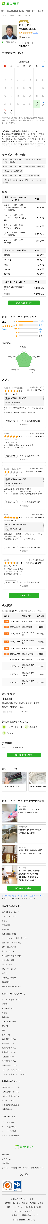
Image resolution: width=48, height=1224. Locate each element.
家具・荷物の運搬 (9, 947)
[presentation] (4, 15)
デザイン (5, 1026)
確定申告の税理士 (9, 978)
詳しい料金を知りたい (24, 303)
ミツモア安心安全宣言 (10, 1105)
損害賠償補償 (7, 1109)
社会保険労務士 (8, 1008)
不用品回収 (6, 925)
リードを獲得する (9, 1127)
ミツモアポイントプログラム (24, 1211)
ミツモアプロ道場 (9, 1131)
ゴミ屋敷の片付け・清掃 (11, 956)
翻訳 (3, 1030)
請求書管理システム (9, 1065)
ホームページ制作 (9, 1021)
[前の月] (4, 62)
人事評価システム (9, 1057)
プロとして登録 (8, 1122)
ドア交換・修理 (8, 960)
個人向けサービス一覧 (10, 1087)
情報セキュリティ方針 (15, 1207)
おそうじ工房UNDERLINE (33, 896)
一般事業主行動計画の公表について (24, 1215)
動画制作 (5, 1017)
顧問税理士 (6, 982)
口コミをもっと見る (24, 595)
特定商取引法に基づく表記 (15, 1203)
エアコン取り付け (9, 916)
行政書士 (5, 1004)
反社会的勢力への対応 (34, 1203)
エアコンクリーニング (10, 912)
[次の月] (44, 62)
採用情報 (5, 1163)
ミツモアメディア (9, 1100)
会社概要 (5, 1154)
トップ (4, 896)
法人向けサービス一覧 (10, 1092)
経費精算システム (9, 1048)
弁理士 (4, 1013)
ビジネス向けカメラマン (11, 1000)
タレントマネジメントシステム (14, 1074)
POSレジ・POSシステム (11, 1070)
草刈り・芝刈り (8, 951)
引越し (4, 921)
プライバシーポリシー (28, 1199)
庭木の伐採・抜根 (9, 934)
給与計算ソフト (8, 1043)
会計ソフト (6, 1035)
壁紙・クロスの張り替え (11, 943)
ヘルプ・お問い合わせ (10, 1096)
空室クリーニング (9, 969)
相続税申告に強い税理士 (11, 986)
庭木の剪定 (6, 929)
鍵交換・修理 (7, 964)
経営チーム (6, 1159)
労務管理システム (9, 1061)
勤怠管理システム (9, 1039)
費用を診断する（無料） (24, 755)
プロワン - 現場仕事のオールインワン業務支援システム (23, 1168)
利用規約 (14, 1199)
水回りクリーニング (15, 896)
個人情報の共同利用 (33, 1207)
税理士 (4, 973)
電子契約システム (9, 1052)
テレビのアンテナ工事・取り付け (15, 938)
